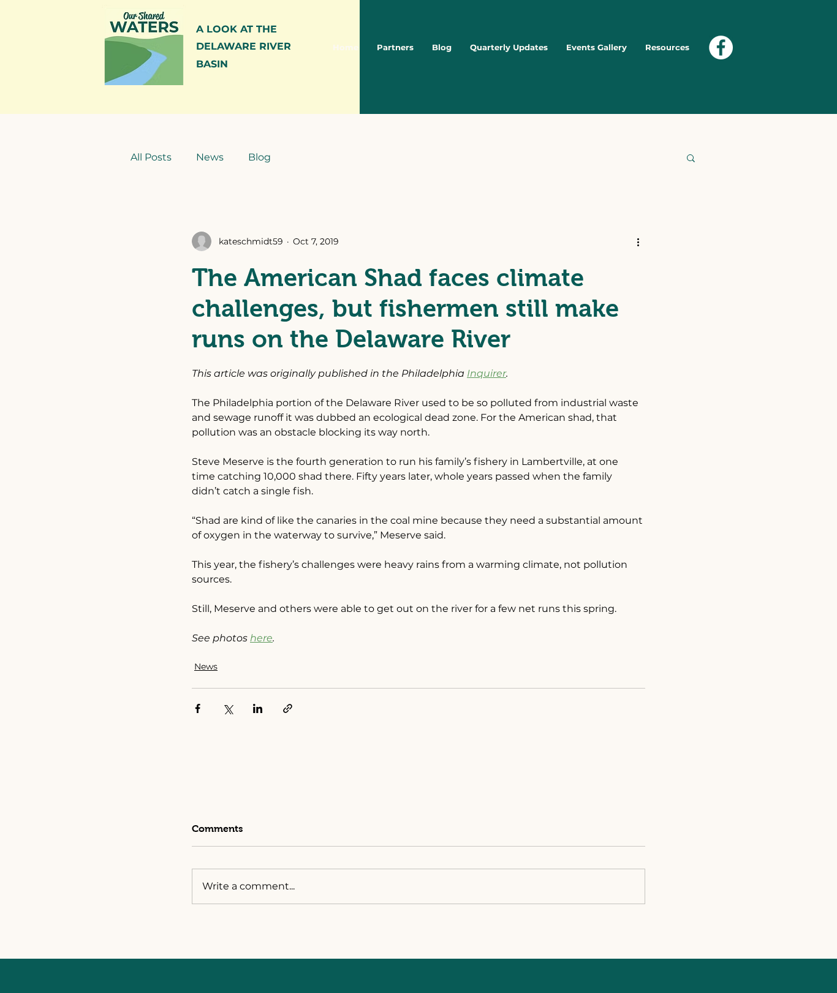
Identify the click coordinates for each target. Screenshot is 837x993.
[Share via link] (288, 708)
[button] (691, 157)
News (210, 157)
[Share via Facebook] (197, 708)
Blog (259, 157)
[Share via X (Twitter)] (227, 708)
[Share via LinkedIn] (257, 708)
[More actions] (638, 241)
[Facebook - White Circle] (721, 47)
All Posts (151, 157)
